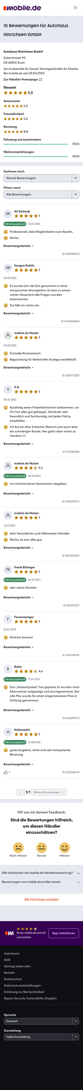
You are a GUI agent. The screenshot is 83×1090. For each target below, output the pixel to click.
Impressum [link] (11, 953)
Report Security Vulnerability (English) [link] (30, 998)
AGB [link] (7, 960)
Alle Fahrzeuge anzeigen (41, 899)
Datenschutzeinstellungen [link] (22, 985)
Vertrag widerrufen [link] (17, 966)
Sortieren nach (14, 171)
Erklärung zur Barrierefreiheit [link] (24, 992)
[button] (41, 246)
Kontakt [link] (9, 973)
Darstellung (12, 1031)
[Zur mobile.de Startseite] (22, 8)
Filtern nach (12, 188)
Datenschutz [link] (13, 979)
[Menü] (75, 8)
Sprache (10, 1015)
